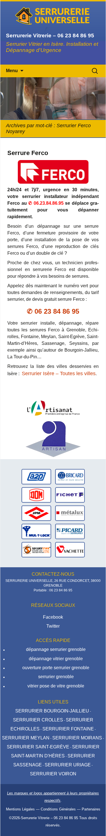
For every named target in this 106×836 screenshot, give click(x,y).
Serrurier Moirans (77, 737)
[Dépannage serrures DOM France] (36, 494)
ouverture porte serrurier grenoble (55, 667)
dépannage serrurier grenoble (56, 649)
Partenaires (91, 809)
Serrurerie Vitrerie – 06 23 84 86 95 (49, 818)
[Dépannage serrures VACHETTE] (70, 549)
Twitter (53, 626)
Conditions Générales (58, 809)
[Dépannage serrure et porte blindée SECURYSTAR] (36, 549)
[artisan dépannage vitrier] (53, 406)
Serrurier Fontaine (68, 728)
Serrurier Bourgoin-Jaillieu (52, 711)
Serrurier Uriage (68, 764)
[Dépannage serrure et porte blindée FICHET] (70, 494)
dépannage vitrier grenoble (56, 658)
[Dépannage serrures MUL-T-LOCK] (36, 531)
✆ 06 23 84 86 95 (53, 311)
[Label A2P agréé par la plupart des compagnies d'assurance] (36, 476)
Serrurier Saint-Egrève (38, 746)
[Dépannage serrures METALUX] (70, 512)
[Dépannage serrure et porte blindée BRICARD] (70, 476)
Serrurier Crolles (38, 719)
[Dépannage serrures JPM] (36, 512)
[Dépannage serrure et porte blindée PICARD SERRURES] (70, 531)
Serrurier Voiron (53, 773)
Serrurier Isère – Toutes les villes (59, 373)
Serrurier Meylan (25, 737)
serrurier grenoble (56, 676)
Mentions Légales (20, 809)
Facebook (53, 617)
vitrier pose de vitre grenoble (55, 686)
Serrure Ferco (27, 152)
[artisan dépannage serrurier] (53, 438)
